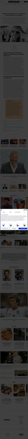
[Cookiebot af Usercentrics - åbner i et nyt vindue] (24, 210)
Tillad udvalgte (14, 228)
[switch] (11, 225)
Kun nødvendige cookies (5, 228)
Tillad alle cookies (23, 228)
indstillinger (21, 219)
